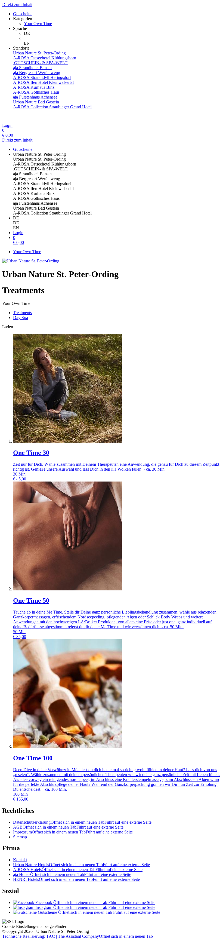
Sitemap (20, 837)
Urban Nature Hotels (81, 864)
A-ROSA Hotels (78, 869)
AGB (68, 827)
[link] (122, 33)
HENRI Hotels (76, 879)
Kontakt (20, 859)
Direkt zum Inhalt (17, 4)
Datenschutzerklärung (82, 822)
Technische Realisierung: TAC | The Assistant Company (77, 936)
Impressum (73, 832)
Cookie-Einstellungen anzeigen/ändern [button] (35, 926)
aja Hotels (72, 874)
